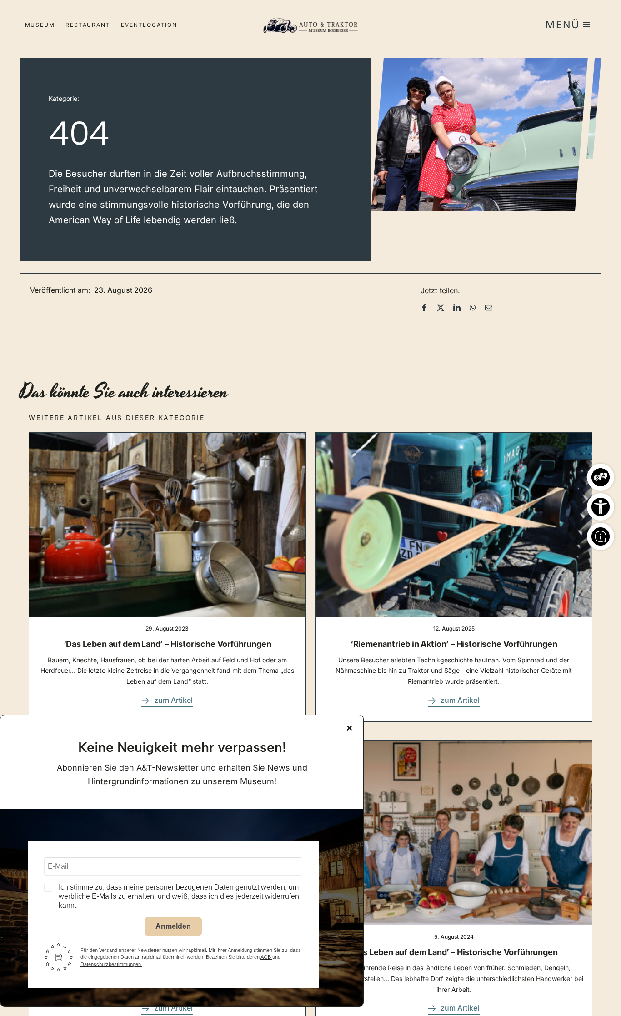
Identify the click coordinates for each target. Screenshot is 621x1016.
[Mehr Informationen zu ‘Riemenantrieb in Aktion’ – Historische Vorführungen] (453, 577)
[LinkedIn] (457, 308)
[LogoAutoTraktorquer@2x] (310, 14)
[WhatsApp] (473, 308)
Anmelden (173, 926)
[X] (440, 308)
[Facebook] (424, 308)
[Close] (349, 728)
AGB (266, 957)
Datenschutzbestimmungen (111, 964)
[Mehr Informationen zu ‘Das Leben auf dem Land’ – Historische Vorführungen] (167, 577)
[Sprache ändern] (600, 475)
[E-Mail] (489, 308)
